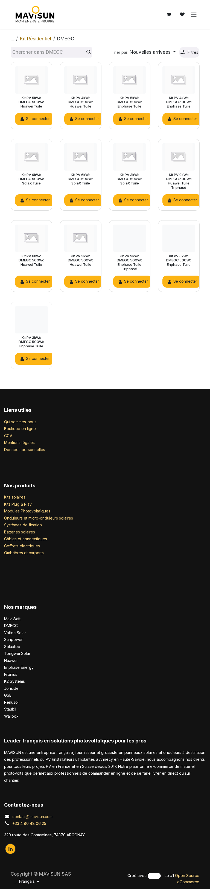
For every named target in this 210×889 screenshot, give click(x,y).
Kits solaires (14, 497)
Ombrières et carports (24, 552)
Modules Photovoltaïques (27, 511)
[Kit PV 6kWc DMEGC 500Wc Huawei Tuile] (31, 238)
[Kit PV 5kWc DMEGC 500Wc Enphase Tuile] (129, 80)
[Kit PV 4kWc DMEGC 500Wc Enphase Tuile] (178, 80)
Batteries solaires (19, 532)
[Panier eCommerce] (168, 14)
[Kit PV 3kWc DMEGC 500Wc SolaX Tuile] (129, 157)
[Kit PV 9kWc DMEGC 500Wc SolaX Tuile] (31, 157)
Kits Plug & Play (18, 504)
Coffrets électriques (22, 546)
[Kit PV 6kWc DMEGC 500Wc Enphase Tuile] (178, 238)
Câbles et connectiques (25, 538)
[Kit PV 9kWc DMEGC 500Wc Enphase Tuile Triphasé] (129, 238)
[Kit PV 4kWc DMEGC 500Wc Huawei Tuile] (80, 80)
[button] (143, 52)
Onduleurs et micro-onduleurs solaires (38, 518)
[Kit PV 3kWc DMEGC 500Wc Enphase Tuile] (31, 319)
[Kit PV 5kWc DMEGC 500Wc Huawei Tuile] (31, 80)
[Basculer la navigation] (194, 14)
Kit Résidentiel (35, 38)
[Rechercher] (88, 52)
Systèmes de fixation (23, 525)
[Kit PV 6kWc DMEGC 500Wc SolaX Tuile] (80, 157)
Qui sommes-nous (20, 421)
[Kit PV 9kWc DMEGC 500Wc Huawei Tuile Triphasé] (178, 157)
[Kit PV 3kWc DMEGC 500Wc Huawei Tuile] (80, 238)
